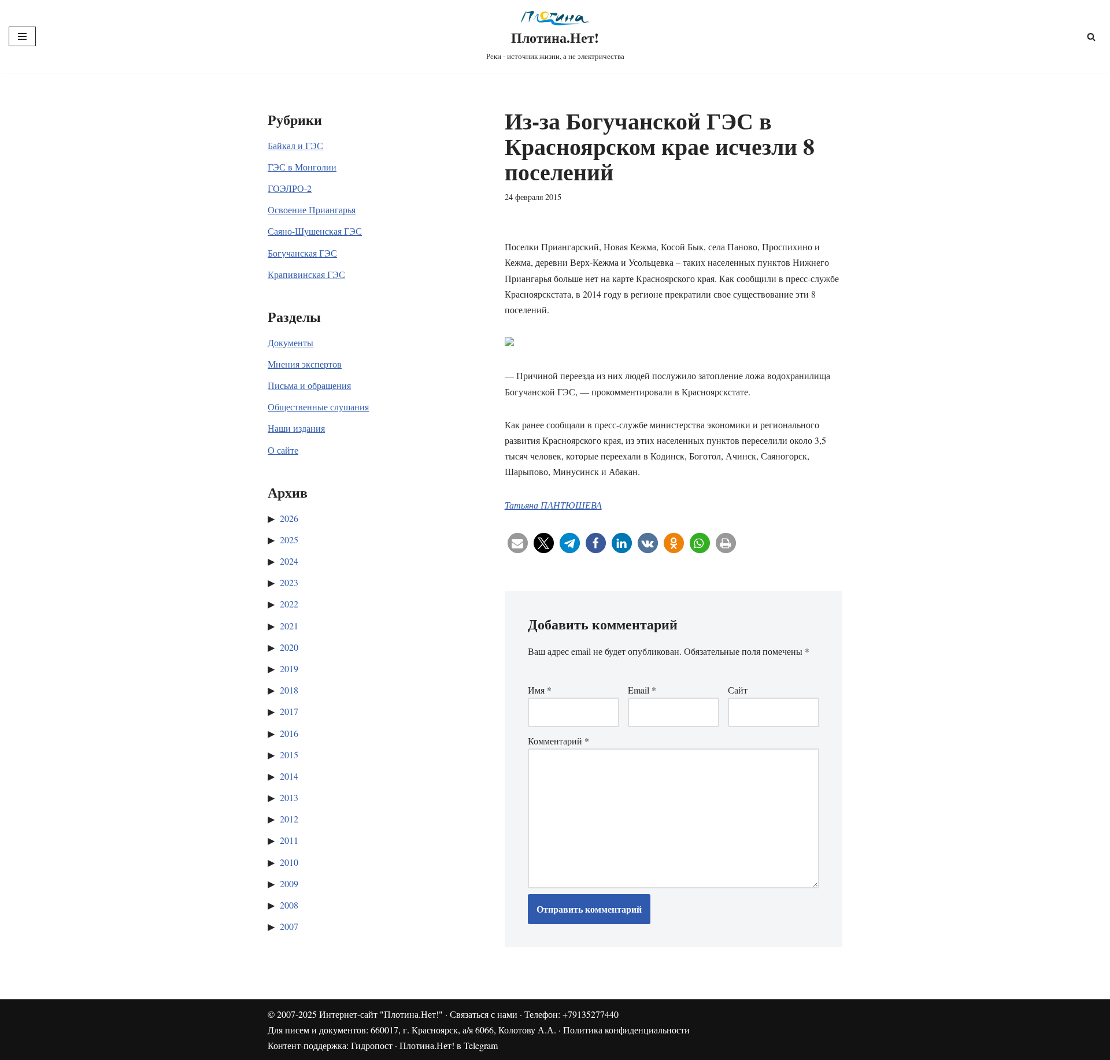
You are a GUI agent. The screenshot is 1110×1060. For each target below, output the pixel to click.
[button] (518, 543)
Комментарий (558, 741)
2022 (289, 604)
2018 (289, 690)
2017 (289, 711)
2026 (289, 518)
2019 (289, 668)
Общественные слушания (318, 407)
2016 (289, 733)
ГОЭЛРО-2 (290, 188)
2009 (289, 883)
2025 (289, 539)
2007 (289, 926)
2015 (289, 754)
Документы (290, 342)
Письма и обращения (309, 385)
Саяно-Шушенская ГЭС (315, 231)
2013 (289, 797)
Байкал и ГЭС (295, 145)
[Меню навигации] (22, 36)
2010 (289, 862)
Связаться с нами (483, 1014)
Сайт (738, 690)
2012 (289, 819)
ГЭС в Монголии (302, 167)
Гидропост (372, 1045)
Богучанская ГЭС (302, 253)
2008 (289, 905)
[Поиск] (1091, 36)
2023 (289, 582)
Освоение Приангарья (312, 209)
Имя (540, 690)
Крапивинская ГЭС (306, 274)
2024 (289, 561)
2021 (289, 626)
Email (642, 690)
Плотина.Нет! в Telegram (448, 1045)
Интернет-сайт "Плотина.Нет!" (381, 1014)
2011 (289, 840)
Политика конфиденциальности (626, 1030)
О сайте (283, 450)
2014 (289, 776)
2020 (289, 647)
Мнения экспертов (305, 364)
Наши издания (296, 428)
